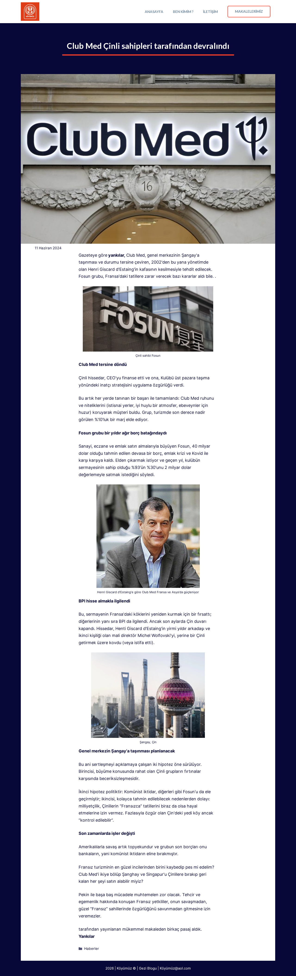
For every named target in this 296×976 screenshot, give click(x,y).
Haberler (91, 948)
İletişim (210, 11)
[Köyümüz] (30, 11)
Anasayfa (154, 11)
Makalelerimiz (249, 11)
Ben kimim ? (183, 11)
